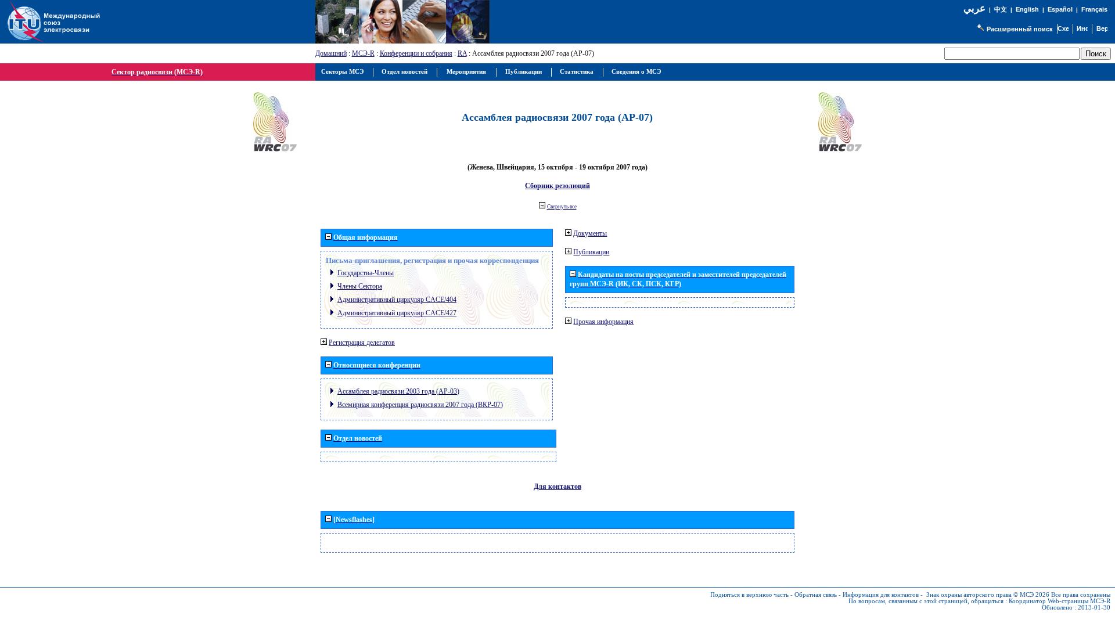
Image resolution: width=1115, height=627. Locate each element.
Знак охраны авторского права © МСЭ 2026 (987, 595)
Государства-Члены (365, 273)
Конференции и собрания (416, 53)
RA (462, 53)
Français (1094, 9)
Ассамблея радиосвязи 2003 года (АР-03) (398, 391)
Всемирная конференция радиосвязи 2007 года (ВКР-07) (420, 405)
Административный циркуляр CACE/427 (396, 313)
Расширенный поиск (1020, 29)
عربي (974, 8)
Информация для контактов (881, 595)
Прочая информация (603, 322)
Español (1060, 9)
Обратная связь (815, 595)
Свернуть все (562, 207)
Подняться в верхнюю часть (749, 595)
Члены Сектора (359, 286)
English (1027, 9)
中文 (1000, 9)
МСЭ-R (363, 53)
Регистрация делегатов (362, 342)
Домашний (331, 53)
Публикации (591, 252)
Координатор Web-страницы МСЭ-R (1059, 601)
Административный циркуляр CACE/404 (396, 300)
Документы (590, 233)
